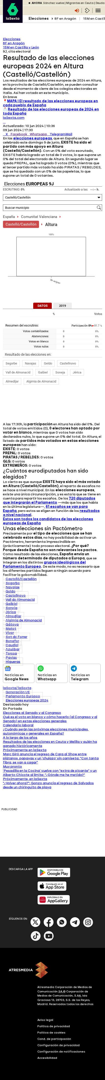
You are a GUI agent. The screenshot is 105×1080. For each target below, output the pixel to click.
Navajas (30, 363)
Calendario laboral (18, 725)
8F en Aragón (65, 19)
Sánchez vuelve (53, 3)
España (9, 217)
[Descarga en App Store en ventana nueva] (52, 890)
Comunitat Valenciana (39, 217)
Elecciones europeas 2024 (27, 700)
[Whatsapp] (62, 926)
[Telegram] (75, 926)
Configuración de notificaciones (61, 1051)
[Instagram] (88, 926)
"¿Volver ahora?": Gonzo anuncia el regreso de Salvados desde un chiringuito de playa (48, 785)
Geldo (48, 363)
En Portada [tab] (12, 709)
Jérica (77, 372)
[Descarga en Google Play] (53, 876)
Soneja (60, 372)
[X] (4, 122)
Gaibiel (43, 372)
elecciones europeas (32, 138)
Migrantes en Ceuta (80, 3)
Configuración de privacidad (58, 1045)
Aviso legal (45, 1020)
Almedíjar (12, 381)
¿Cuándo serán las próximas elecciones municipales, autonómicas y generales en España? (46, 731)
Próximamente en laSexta (24, 750)
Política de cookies (51, 1032)
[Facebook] (48, 926)
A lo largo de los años (20, 737)
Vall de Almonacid (18, 372)
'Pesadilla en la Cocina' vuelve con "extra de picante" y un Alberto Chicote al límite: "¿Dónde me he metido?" (50, 773)
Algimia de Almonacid (41, 381)
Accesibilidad (47, 1058)
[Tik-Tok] (36, 940)
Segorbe (11, 363)
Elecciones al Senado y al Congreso (32, 713)
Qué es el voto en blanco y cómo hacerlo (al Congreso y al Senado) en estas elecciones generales (50, 719)
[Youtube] (49, 940)
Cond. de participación (54, 1039)
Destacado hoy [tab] (16, 704)
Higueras (13, 662)
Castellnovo (68, 363)
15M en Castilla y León (21, 47)
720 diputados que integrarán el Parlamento (49, 500)
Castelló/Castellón (21, 224)
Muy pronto (12, 766)
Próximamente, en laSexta (25, 779)
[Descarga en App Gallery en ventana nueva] (53, 903)
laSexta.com (13, 118)
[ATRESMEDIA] (52, 970)
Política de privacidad (53, 1026)
